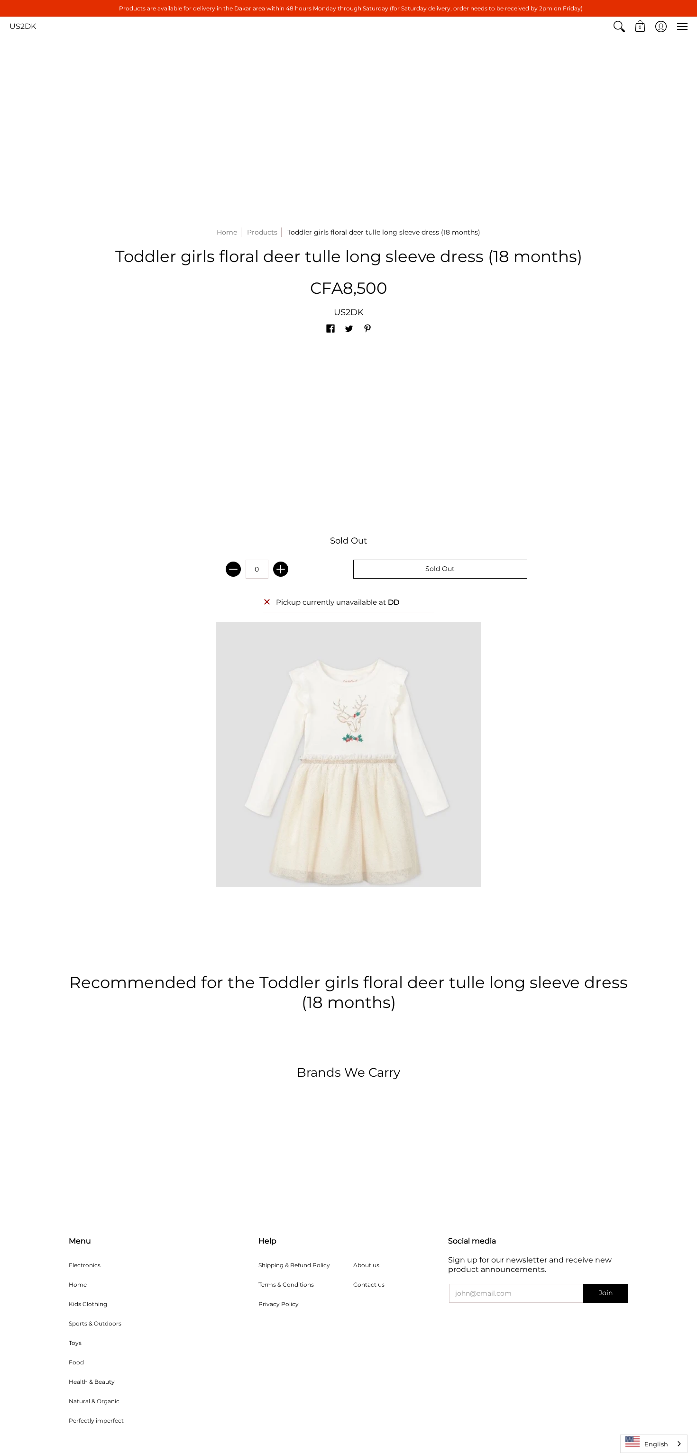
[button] (619, 26)
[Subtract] (233, 569)
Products (262, 232)
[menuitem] (619, 26)
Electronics (85, 1265)
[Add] (280, 569)
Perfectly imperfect (96, 1420)
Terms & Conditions (286, 1284)
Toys (75, 1342)
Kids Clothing (88, 1304)
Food (76, 1362)
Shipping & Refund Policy (294, 1265)
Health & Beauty (92, 1381)
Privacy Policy (278, 1304)
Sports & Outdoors (95, 1323)
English (656, 1444)
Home (227, 232)
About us (366, 1265)
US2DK (22, 26)
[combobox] (654, 1444)
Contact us (369, 1284)
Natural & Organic (94, 1401)
